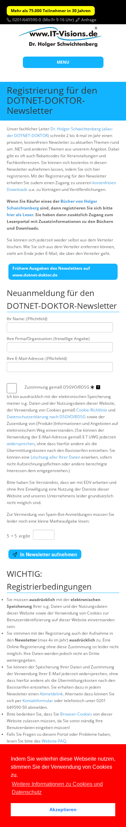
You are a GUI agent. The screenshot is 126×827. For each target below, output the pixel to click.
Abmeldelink (51, 694)
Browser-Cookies (76, 714)
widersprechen (21, 443)
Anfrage (88, 20)
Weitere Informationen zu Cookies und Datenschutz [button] (57, 788)
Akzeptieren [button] (63, 809)
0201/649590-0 (26, 20)
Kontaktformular (38, 700)
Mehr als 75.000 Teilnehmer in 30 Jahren (51, 10)
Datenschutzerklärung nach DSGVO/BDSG (46, 417)
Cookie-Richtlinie (91, 410)
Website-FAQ (54, 741)
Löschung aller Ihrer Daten (55, 457)
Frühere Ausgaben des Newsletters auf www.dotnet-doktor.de (51, 271)
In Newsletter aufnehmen (48, 554)
